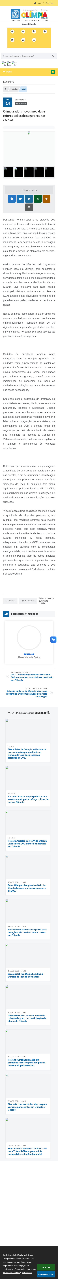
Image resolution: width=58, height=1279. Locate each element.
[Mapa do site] (23, 40)
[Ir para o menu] (10, 46)
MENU (9, 72)
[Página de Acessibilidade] (34, 40)
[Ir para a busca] (17, 46)
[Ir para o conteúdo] (43, 40)
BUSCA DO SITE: (10, 51)
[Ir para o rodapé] (24, 46)
